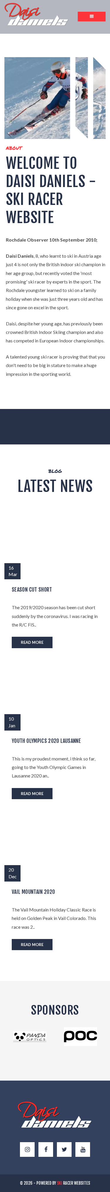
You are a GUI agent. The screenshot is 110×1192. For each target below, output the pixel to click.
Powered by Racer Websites (63, 1183)
